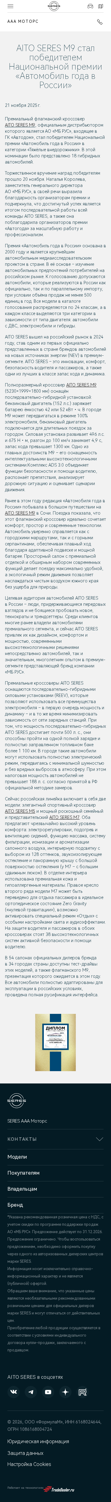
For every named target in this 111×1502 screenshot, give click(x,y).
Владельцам (22, 1189)
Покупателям (23, 1173)
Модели (17, 1157)
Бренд (15, 1205)
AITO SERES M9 (20, 125)
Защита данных (25, 1453)
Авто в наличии (89, 6)
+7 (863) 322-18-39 (99, 22)
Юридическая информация (38, 1441)
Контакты (100, 6)
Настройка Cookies (29, 1464)
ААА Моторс (23, 21)
